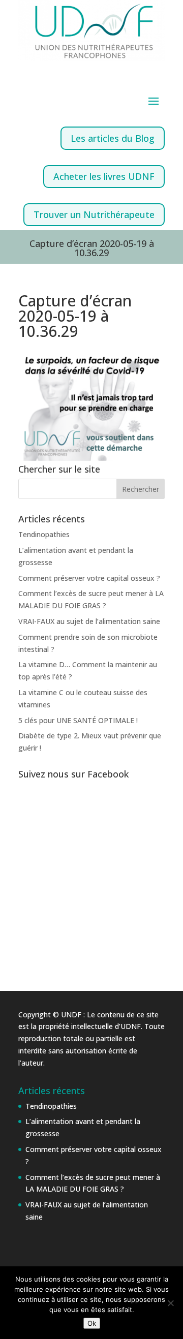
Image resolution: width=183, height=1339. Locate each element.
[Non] (170, 1303)
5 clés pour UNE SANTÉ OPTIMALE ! (78, 720)
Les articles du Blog (113, 138)
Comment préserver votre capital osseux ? (89, 578)
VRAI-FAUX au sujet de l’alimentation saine (89, 621)
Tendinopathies (44, 534)
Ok (91, 1323)
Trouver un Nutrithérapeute (94, 214)
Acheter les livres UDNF (104, 176)
